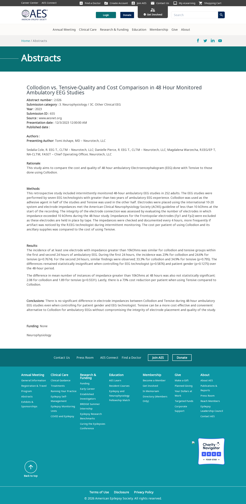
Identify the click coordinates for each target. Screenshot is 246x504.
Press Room (85, 357)
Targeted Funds (184, 401)
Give (175, 29)
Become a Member (154, 380)
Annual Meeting (64, 29)
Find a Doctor (93, 3)
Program (26, 391)
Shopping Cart (212, 3)
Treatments (58, 385)
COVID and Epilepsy (62, 416)
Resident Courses (119, 385)
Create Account (119, 3)
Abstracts (27, 396)
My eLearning (187, 3)
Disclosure (121, 492)
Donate (127, 15)
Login (106, 15)
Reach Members (210, 401)
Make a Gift (182, 380)
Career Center (29, 2)
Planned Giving (183, 385)
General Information (33, 380)
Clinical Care (88, 29)
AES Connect (49, 2)
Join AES (141, 3)
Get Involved (150, 385)
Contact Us (162, 3)
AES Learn (115, 380)
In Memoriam (151, 391)
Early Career (87, 388)
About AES (206, 380)
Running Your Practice (63, 391)
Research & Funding (114, 29)
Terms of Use (99, 492)
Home (25, 41)
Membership (159, 29)
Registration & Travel (34, 385)
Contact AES (207, 416)
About (185, 29)
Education (139, 29)
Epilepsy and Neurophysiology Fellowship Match (119, 395)
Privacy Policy (143, 492)
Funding (84, 383)
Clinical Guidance (60, 380)
